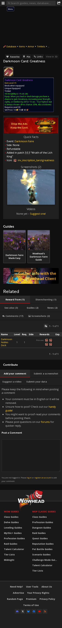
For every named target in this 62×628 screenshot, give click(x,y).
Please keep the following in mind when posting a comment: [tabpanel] (31, 435)
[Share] (59, 3)
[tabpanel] (31, 340)
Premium (31, 598)
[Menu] (3, 3)
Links (40, 56)
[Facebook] (33, 611)
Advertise (18, 592)
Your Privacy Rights (38, 592)
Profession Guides (14, 538)
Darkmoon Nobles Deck (6, 342)
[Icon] (9, 72)
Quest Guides (40, 538)
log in (29, 477)
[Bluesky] (28, 611)
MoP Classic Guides (44, 511)
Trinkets (41, 46)
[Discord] (17, 611)
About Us (46, 586)
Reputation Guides (43, 543)
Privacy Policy (47, 598)
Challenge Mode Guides (45, 559)
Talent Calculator (14, 549)
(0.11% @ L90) (22, 94)
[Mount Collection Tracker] (31, 276)
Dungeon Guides (41, 527)
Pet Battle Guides (42, 549)
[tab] (15, 300)
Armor (31, 46)
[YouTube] (39, 611)
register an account (42, 477)
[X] (22, 611)
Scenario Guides (41, 554)
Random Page (15, 598)
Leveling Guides (13, 527)
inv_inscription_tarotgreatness (35, 160)
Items (22, 46)
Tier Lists (9, 554)
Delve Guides (11, 522)
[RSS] (45, 611)
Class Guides (11, 516)
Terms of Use (31, 605)
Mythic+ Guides (13, 533)
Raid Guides (10, 543)
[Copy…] (46, 326)
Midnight (9, 559)
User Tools (32, 586)
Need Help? (16, 586)
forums (45, 422)
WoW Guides (11, 511)
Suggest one (37, 213)
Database (11, 46)
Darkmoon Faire (24, 141)
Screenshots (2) (31, 167)
